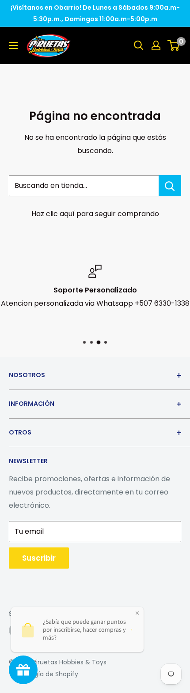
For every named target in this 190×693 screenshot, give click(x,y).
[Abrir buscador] (139, 45)
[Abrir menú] (13, 45)
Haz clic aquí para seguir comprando (95, 214)
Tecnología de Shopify (43, 674)
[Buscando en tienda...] (170, 185)
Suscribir (39, 558)
